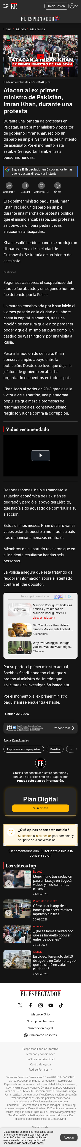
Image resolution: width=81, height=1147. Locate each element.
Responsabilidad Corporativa (40, 1048)
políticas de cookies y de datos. (26, 1143)
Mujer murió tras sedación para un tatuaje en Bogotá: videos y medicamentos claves (52, 882)
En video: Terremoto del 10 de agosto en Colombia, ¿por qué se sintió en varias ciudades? (55, 962)
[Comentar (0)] (41, 186)
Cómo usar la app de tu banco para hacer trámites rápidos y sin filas (52, 910)
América (38, 926)
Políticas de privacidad (41, 1059)
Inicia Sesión (56, 6)
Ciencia (37, 952)
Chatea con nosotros (43, 1035)
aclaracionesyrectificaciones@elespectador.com (40, 1101)
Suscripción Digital (40, 1028)
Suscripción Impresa (40, 1021)
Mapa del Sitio (40, 1014)
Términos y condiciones (40, 1054)
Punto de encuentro (45, 901)
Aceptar (69, 1137)
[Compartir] (9, 186)
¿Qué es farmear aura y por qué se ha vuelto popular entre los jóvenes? (53, 935)
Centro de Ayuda (40, 1064)
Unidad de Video (17, 714)
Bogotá (37, 872)
